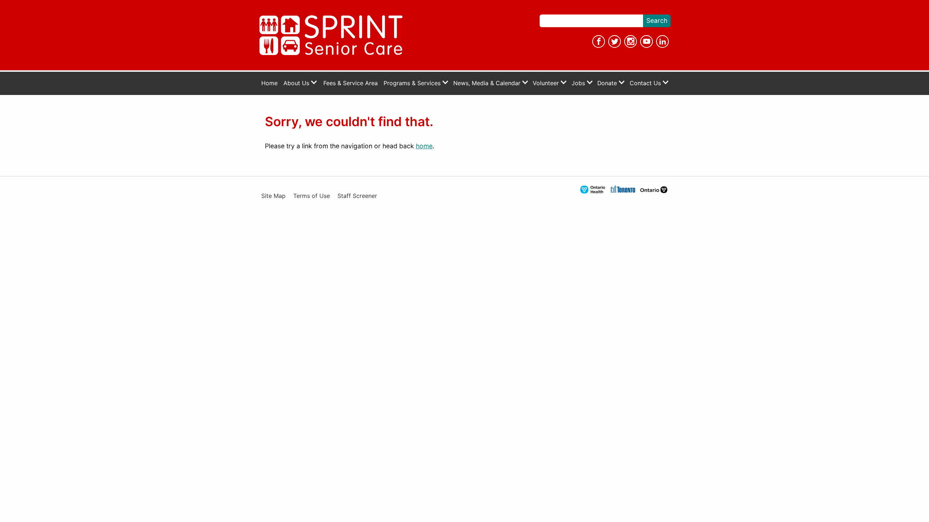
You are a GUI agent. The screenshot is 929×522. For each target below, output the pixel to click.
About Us (297, 83)
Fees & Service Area (350, 83)
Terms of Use (311, 195)
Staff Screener (357, 195)
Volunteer (547, 83)
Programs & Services (413, 83)
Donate (608, 83)
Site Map (273, 195)
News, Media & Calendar (487, 83)
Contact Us (646, 83)
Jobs (579, 83)
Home (269, 83)
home (424, 146)
